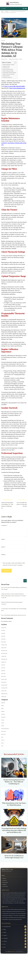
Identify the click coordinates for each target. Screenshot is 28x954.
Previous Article (7, 499)
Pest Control (3, 731)
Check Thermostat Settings (8, 69)
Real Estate (3, 734)
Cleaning (3, 714)
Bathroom (3, 702)
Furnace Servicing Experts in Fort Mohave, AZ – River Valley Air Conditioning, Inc (7, 505)
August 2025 (3, 662)
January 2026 (3, 647)
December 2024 (4, 685)
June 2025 (3, 667)
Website (3, 554)
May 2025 (3, 670)
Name (3, 539)
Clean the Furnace (6, 67)
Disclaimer (4, 884)
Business (2, 711)
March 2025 (3, 676)
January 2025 (3, 682)
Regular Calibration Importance (9, 74)
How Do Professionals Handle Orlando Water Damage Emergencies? (14, 917)
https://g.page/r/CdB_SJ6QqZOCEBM (14, 86)
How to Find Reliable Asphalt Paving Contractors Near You (13, 615)
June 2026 (3, 633)
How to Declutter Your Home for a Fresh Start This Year (21, 504)
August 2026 (3, 627)
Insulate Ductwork (6, 75)
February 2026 (4, 644)
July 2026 (3, 630)
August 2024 (3, 696)
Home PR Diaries (14, 2)
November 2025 (4, 653)
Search (25, 580)
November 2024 (4, 687)
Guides (2, 722)
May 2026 (3, 636)
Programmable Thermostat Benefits (9, 72)
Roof (2, 737)
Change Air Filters (6, 66)
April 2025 (3, 673)
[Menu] (23, 8)
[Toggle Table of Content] (14, 63)
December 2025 (4, 650)
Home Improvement (5, 728)
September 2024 (4, 693)
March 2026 (3, 641)
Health (2, 725)
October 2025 (3, 656)
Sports (2, 742)
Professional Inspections (7, 77)
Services (3, 40)
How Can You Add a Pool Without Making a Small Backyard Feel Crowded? (14, 909)
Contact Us (5, 880)
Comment (4, 525)
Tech (2, 745)
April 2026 (3, 639)
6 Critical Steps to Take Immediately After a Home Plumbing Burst (14, 898)
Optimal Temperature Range (8, 70)
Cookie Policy (5, 886)
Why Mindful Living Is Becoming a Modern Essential (12, 919)
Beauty (2, 705)
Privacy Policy (5, 882)
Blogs (2, 708)
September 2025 (4, 659)
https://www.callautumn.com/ (17, 88)
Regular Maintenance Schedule (8, 64)
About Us (4, 878)
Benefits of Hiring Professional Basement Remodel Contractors (14, 896)
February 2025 (4, 679)
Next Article (21, 499)
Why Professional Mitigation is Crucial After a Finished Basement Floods (14, 902)
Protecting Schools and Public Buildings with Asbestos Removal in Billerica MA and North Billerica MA (14, 830)
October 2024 (3, 690)
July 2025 (3, 664)
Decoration (3, 717)
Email (3, 547)
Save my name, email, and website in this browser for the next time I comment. (14, 564)
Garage (2, 719)
